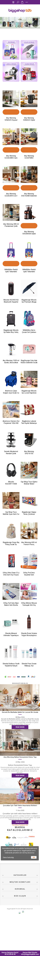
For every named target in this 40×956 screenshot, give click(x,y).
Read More (20, 727)
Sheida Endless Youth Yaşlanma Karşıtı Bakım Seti (11, 666)
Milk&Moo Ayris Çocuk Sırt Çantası (29, 331)
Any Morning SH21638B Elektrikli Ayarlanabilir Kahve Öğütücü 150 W (29, 197)
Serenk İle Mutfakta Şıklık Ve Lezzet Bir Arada (20, 712)
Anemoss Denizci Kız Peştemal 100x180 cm (11, 423)
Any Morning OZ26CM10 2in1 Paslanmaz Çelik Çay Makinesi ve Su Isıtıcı (11, 197)
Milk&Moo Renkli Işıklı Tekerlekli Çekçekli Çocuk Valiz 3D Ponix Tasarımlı (29, 272)
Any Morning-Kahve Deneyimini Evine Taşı (20, 757)
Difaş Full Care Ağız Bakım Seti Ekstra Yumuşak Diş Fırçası (11, 605)
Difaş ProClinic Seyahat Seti (29, 574)
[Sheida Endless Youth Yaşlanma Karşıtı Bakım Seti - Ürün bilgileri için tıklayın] (11, 652)
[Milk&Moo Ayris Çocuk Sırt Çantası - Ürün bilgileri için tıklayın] (29, 318)
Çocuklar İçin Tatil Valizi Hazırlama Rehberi (20, 805)
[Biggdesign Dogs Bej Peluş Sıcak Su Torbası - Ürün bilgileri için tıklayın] (11, 530)
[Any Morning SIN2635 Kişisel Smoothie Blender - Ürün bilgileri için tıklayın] (11, 98)
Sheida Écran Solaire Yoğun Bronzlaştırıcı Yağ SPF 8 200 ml (29, 635)
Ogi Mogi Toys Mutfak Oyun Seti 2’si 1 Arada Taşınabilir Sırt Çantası (11, 515)
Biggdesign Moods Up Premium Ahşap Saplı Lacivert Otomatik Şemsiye (29, 303)
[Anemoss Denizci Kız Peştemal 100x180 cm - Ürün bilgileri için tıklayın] (11, 409)
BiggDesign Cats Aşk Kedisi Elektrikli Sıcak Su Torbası (29, 362)
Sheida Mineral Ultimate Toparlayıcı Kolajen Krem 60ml (11, 635)
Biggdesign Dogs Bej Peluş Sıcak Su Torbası (11, 544)
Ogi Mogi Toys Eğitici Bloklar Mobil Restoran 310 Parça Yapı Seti (29, 485)
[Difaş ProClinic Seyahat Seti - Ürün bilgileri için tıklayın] (29, 561)
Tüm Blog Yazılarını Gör (20, 825)
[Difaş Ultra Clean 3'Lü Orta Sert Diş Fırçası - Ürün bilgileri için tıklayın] (11, 561)
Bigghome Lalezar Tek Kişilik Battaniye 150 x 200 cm (29, 423)
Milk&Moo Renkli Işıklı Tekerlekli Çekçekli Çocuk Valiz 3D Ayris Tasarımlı (11, 272)
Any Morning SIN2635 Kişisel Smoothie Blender (11, 120)
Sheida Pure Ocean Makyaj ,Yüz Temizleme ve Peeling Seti (29, 667)
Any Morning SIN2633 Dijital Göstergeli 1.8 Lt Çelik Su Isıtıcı (29, 121)
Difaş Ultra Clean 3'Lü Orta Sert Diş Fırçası (11, 574)
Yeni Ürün (11, 116)
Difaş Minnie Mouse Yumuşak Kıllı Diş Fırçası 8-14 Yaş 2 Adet (29, 606)
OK (34, 857)
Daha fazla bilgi (8, 857)
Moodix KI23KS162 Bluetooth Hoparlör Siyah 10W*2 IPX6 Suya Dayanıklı (11, 303)
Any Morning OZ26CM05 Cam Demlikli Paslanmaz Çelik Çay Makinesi (11, 159)
